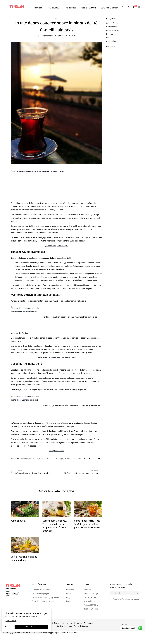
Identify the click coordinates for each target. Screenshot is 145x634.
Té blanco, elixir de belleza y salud (62, 357)
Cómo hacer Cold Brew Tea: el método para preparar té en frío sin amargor (54, 526)
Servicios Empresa (109, 8)
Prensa (69, 593)
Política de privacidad (130, 599)
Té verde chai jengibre (41, 593)
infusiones (51, 218)
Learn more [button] (11, 620)
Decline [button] (8, 627)
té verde (50, 210)
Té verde (68, 458)
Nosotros (38, 8)
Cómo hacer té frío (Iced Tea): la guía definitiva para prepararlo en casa (87, 524)
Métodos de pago (91, 593)
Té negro (59, 458)
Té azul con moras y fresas (43, 601)
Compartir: (81, 458)
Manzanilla (33, 458)
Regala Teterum (88, 8)
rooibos (14, 221)
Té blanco (51, 458)
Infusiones (71, 8)
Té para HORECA (91, 605)
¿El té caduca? (18, 521)
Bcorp (68, 601)
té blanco (74, 214)
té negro (40, 210)
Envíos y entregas (91, 597)
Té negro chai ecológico (41, 590)
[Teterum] (17, 7)
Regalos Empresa (91, 609)
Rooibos (42, 458)
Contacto (87, 590)
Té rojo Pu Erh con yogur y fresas (45, 597)
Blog (57, 18)
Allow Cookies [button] (31, 627)
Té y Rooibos (53, 8)
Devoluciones (89, 601)
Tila (73, 458)
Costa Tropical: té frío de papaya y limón (24, 558)
